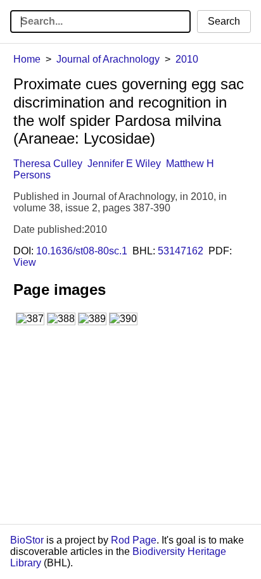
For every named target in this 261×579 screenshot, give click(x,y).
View (24, 262)
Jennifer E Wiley (124, 163)
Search (224, 21)
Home (27, 59)
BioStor (27, 540)
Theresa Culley (47, 163)
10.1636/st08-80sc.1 (81, 251)
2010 (186, 59)
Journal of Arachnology (108, 59)
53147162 (180, 251)
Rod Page (133, 540)
